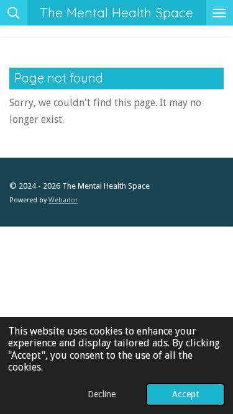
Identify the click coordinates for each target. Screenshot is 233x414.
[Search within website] (13, 12)
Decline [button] (102, 394)
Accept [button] (185, 394)
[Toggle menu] (219, 12)
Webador (63, 200)
